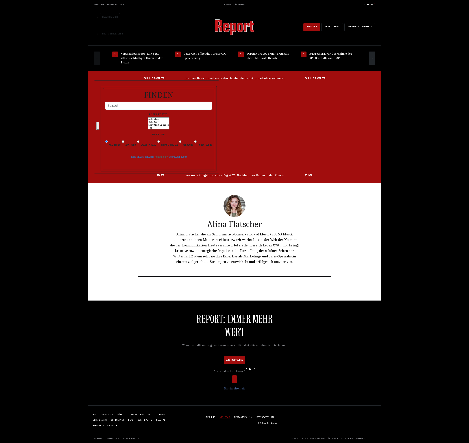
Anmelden (311, 26)
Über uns (210, 417)
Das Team (224, 417)
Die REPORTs (145, 419)
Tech (150, 414)
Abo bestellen (234, 359)
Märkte (121, 414)
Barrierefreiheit (234, 388)
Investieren (137, 414)
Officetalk (117, 419)
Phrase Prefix (169, 144)
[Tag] (158, 127)
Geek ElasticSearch (142, 156)
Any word (130, 144)
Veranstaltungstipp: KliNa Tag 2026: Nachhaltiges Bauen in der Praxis (234, 175)
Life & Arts (100, 419)
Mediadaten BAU (265, 417)
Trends (161, 414)
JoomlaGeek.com (178, 156)
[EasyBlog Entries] (158, 124)
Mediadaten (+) (243, 417)
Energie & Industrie (360, 26)
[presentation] (97, 58)
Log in (250, 368)
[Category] (158, 121)
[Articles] (158, 119)
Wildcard (187, 144)
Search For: (159, 134)
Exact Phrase (147, 144)
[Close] (97, 126)
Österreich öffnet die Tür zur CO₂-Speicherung (234, 78)
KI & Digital (332, 26)
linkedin (368, 4)
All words (114, 144)
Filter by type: (158, 114)
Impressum (97, 438)
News (130, 419)
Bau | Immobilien (103, 414)
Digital (160, 419)
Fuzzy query (204, 144)
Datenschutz (113, 438)
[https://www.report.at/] (234, 27)
